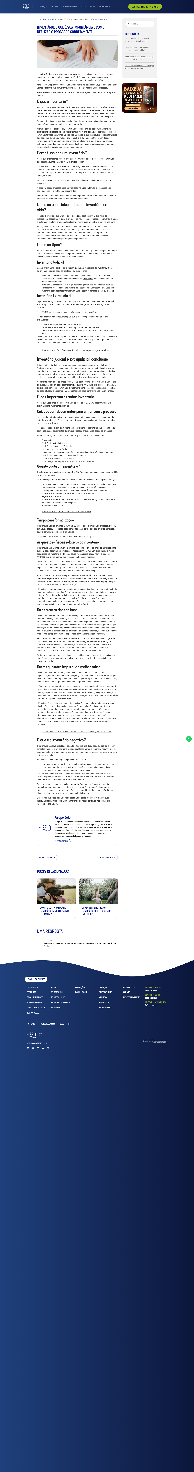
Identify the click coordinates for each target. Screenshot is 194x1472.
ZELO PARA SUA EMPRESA (60, 1002)
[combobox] (139, 24)
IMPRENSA (31, 1024)
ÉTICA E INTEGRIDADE (35, 997)
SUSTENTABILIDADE (34, 1002)
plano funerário (72, 784)
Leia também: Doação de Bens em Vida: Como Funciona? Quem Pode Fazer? (77, 731)
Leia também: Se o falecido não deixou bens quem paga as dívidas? (76, 350)
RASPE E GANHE (81, 992)
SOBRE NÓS (31, 992)
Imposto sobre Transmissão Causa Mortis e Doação (82, 484)
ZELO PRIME (55, 1007)
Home (39, 19)
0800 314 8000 (151, 990)
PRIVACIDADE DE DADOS (36, 1007)
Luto (33, 7)
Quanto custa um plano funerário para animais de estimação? (55, 911)
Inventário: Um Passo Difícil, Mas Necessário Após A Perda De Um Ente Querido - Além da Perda (80, 944)
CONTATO (126, 992)
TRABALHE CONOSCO (47, 1024)
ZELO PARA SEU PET (58, 997)
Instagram (52, 804)
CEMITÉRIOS (103, 997)
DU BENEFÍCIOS (105, 1007)
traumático (112, 301)
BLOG (62, 1024)
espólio (109, 116)
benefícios (76, 216)
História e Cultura (88, 7)
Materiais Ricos (104, 7)
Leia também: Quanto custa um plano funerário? (66, 511)
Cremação (42, 7)
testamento (88, 279)
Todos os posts (62, 841)
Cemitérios (55, 7)
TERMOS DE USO (33, 1013)
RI (69, 1024)
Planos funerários (70, 7)
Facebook (41, 804)
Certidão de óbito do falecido (54, 443)
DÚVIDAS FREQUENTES (131, 997)
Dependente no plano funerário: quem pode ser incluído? (96, 911)
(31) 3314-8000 (151, 1005)
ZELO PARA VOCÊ (57, 992)
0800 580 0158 (151, 998)
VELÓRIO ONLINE (105, 992)
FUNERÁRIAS (104, 1002)
